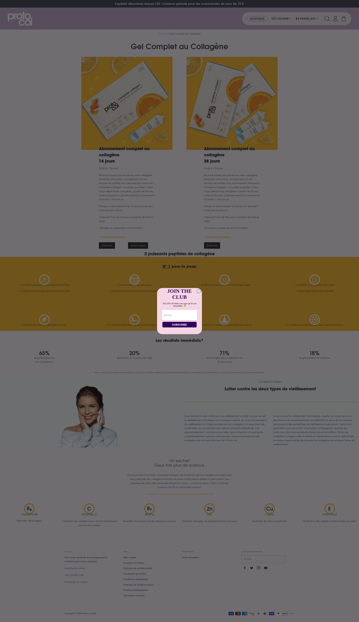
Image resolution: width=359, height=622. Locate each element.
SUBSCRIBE (179, 324)
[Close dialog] (199, 291)
